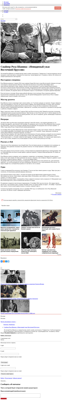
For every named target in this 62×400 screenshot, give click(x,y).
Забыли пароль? (17, 378)
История (6, 2)
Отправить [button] (4, 398)
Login (2, 345)
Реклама (6, 10)
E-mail (2, 351)
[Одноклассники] (4, 261)
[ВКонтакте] (2, 261)
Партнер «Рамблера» (9, 324)
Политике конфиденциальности (23, 8)
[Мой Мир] (6, 261)
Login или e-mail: (5, 365)
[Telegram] (8, 261)
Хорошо (57, 8)
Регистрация (8, 378)
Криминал (7, 5)
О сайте (6, 12)
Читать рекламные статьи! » (8, 321)
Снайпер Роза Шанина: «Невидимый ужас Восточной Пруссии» (22, 327)
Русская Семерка (56, 194)
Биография (7, 3)
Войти (2, 378)
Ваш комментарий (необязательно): (13, 391)
